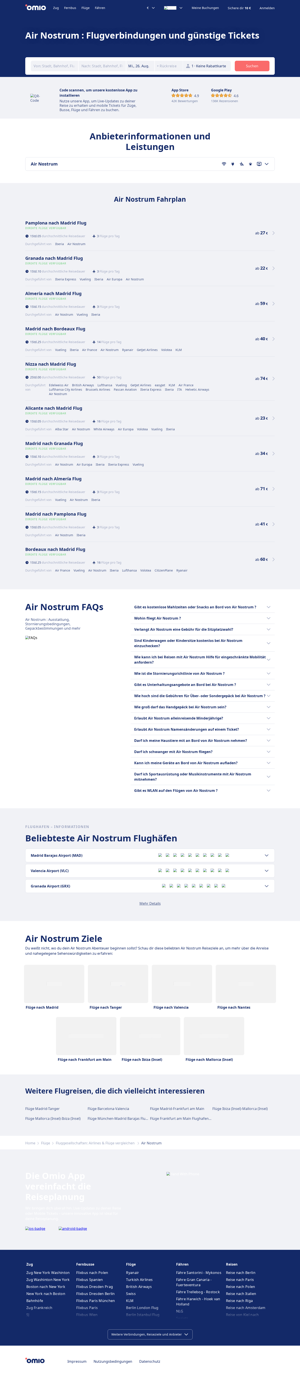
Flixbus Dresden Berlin (95, 1293)
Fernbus (70, 8)
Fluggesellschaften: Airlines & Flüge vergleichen (96, 1143)
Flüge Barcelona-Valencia (108, 1108)
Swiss (131, 1293)
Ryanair (132, 1272)
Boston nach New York (45, 1286)
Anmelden (267, 8)
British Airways (139, 1286)
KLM (130, 1300)
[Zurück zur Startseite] (39, 7)
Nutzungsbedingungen (113, 1361)
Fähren (100, 8)
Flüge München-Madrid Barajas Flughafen (122, 1118)
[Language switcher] (173, 8)
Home (30, 1143)
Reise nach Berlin (240, 1272)
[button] (140, 66)
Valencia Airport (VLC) (50, 870)
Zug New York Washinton (48, 1272)
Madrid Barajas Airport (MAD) (56, 855)
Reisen (232, 1264)
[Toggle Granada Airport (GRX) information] (266, 886)
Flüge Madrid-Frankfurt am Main (177, 1108)
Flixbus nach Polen (92, 1272)
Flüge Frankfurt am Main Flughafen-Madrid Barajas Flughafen (201, 1118)
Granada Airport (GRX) (50, 886)
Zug (56, 8)
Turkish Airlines (139, 1279)
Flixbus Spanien (89, 1279)
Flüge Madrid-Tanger (42, 1108)
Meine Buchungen (205, 8)
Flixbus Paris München (95, 1300)
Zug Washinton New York (48, 1279)
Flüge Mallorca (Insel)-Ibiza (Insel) (53, 1118)
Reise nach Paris (240, 1279)
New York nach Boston (45, 1293)
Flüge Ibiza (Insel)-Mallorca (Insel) (240, 1108)
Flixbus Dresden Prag (94, 1286)
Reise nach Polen (240, 1286)
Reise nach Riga (239, 1300)
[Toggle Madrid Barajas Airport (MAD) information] (266, 855)
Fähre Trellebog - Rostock (198, 1292)
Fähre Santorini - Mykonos (199, 1272)
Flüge (85, 8)
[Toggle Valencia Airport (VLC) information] (266, 870)
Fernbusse (85, 1264)
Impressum (77, 1361)
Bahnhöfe (34, 1300)
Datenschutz (149, 1361)
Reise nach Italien (241, 1293)
